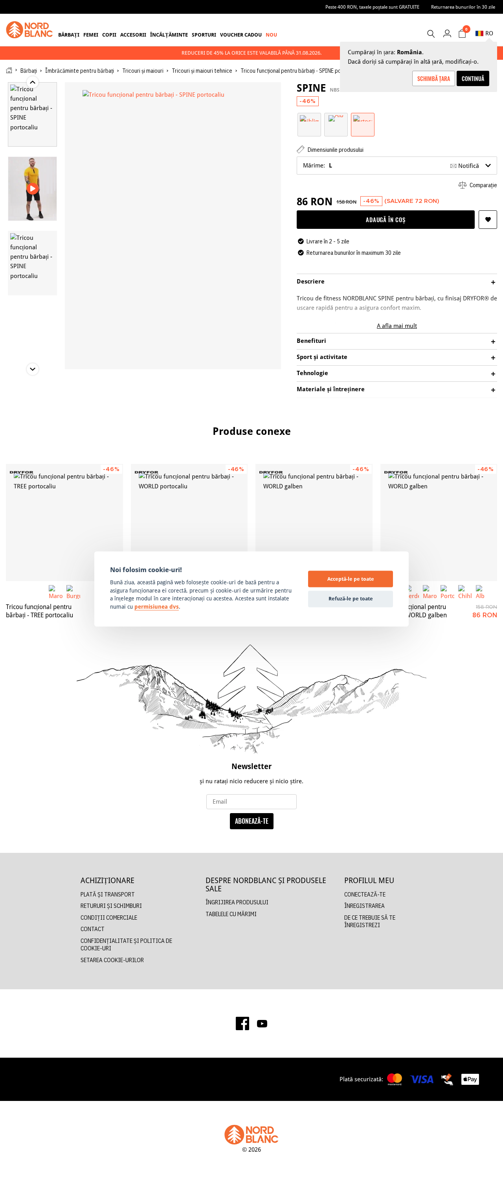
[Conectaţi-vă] (447, 33)
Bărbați (68, 34)
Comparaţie (482, 185)
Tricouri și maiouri (142, 70)
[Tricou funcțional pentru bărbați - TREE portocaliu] (64, 522)
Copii (109, 34)
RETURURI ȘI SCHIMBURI (111, 905)
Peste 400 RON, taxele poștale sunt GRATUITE (372, 7)
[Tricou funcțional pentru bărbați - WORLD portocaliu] (189, 522)
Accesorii (133, 34)
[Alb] (336, 117)
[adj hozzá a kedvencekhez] (488, 219)
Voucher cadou (241, 34)
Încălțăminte (169, 34)
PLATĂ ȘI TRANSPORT (108, 894)
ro (489, 33)
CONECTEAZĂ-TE (365, 894)
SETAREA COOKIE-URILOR (112, 960)
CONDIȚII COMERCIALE (109, 917)
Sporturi (204, 34)
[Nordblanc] (29, 30)
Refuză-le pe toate (351, 598)
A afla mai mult (397, 325)
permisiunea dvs (156, 607)
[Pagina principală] (9, 70)
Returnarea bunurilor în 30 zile (463, 7)
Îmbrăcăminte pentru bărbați (79, 70)
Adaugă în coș (385, 219)
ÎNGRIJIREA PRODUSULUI (237, 902)
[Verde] (412, 592)
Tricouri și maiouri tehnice (202, 70)
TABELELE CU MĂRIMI (231, 914)
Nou (271, 34)
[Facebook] (242, 1023)
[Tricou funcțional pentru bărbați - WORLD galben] (314, 522)
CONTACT (93, 929)
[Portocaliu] (362, 117)
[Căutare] (430, 34)
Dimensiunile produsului (335, 149)
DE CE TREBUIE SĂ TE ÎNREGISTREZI (369, 921)
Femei (90, 34)
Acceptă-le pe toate (350, 579)
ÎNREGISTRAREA (364, 905)
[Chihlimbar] (309, 117)
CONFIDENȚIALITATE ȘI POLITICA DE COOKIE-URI (126, 944)
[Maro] (55, 592)
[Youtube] (262, 1023)
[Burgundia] (73, 592)
